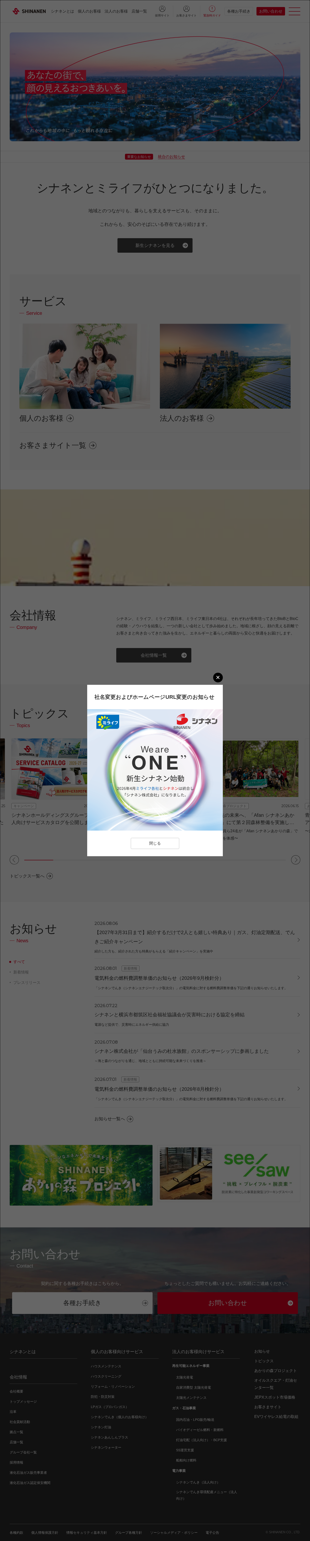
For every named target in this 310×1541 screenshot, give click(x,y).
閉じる (155, 843)
